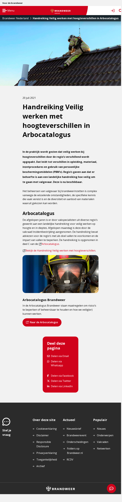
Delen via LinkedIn (62, 386)
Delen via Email (60, 356)
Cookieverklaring (46, 428)
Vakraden (102, 442)
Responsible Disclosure (43, 444)
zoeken (117, 10)
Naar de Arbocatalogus (44, 323)
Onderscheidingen (77, 442)
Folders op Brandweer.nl (75, 451)
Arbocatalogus (49, 244)
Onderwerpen (105, 435)
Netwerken (103, 448)
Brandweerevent (76, 435)
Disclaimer (42, 435)
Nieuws (101, 428)
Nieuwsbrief (74, 428)
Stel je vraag (6, 432)
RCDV (70, 459)
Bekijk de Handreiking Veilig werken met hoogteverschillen (59, 250)
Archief (40, 466)
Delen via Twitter (61, 381)
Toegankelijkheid (46, 459)
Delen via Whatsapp (62, 363)
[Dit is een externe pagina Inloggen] (113, 10)
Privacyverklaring (46, 453)
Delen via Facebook (62, 375)
